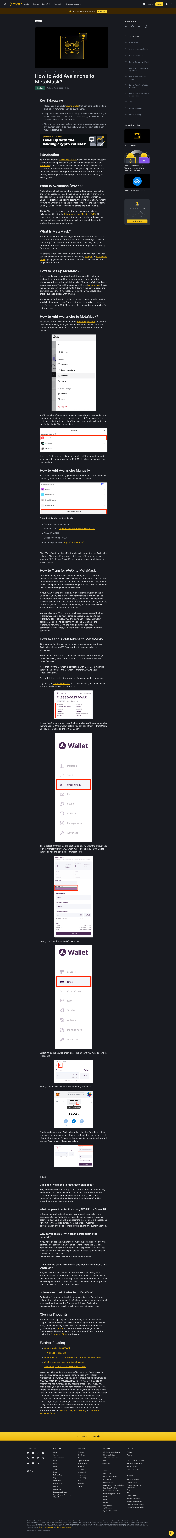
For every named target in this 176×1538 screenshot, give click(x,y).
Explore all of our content (86, 1436)
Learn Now (102, 11)
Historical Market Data (134, 1463)
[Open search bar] (143, 4)
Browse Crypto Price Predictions (113, 1485)
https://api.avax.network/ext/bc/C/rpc (77, 528)
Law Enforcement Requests (136, 1504)
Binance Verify (131, 1496)
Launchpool (82, 1472)
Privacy (55, 1472)
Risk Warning (57, 1483)
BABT (79, 1480)
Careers (55, 1455)
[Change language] (166, 4)
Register (159, 4)
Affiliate (129, 1452)
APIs (128, 1493)
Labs (104, 1461)
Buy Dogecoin (107, 1505)
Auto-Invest (82, 1475)
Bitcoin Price (106, 1479)
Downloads (57, 1489)
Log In (150, 4)
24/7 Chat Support (133, 1479)
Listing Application (108, 1455)
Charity (80, 1486)
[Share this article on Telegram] (139, 26)
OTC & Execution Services (135, 1461)
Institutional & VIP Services (111, 1458)
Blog (54, 1478)
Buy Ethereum (107, 1508)
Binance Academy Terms (64, 1527)
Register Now (137, 221)
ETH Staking (82, 1478)
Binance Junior (83, 1463)
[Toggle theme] (171, 4)
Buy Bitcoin (106, 1496)
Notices (55, 1486)
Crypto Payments (83, 1461)
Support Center (132, 1482)
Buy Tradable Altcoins (109, 1511)
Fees (128, 1490)
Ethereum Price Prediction (111, 1491)
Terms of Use (42, 1527)
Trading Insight (132, 1466)
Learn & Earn (106, 1474)
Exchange (81, 1452)
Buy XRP (105, 1502)
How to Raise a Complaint (135, 1507)
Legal (55, 1466)
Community (57, 1480)
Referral (129, 1455)
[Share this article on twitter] (125, 26)
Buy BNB (105, 1499)
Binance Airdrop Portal (134, 1501)
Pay (79, 1458)
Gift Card (81, 1469)
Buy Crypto (81, 1455)
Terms (55, 1469)
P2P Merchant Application (111, 1452)
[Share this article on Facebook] (132, 26)
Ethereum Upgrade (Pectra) (111, 1494)
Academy (81, 1466)
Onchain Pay (106, 1463)
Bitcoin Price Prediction (110, 1488)
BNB (128, 1458)
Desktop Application (60, 1492)
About (55, 1452)
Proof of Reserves (133, 1469)
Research (81, 1483)
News (55, 1461)
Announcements (58, 1458)
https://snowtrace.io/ (74, 542)
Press (55, 1463)
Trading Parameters (133, 1498)
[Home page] (15, 4)
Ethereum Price (107, 1482)
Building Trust (57, 1475)
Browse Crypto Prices (109, 1476)
